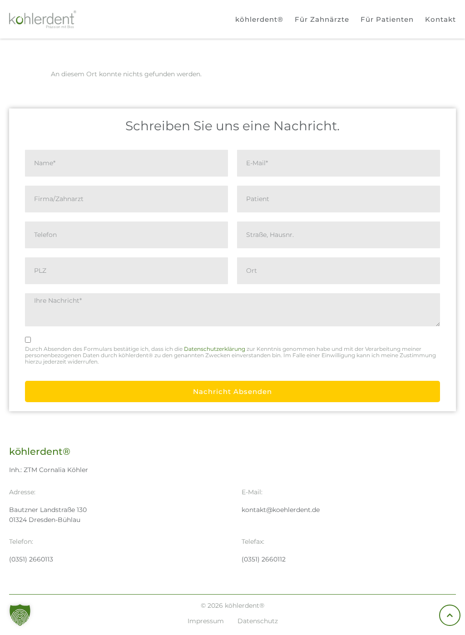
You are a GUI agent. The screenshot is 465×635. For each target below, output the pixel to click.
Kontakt (440, 19)
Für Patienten (387, 19)
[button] (20, 615)
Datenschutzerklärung (214, 348)
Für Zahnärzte (322, 19)
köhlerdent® (259, 19)
